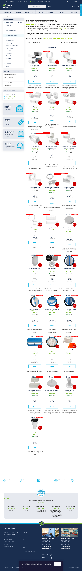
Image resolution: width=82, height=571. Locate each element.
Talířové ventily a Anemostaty (12, 45)
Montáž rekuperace (8, 77)
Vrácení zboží (12, 1)
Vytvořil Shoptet (71, 567)
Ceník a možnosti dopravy (9, 541)
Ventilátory (8, 25)
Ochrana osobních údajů (29, 551)
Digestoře (8, 66)
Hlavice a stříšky (9, 33)
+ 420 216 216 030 (10, 96)
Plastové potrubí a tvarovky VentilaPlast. (62, 38)
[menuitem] (8, 12)
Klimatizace (8, 63)
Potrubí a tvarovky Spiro (11, 30)
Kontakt (25, 532)
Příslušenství (9, 53)
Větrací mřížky (9, 43)
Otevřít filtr (52, 47)
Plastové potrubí (46, 38)
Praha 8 (37, 1)
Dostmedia (77, 567)
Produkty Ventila (9, 22)
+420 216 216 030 (46, 546)
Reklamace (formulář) (8, 546)
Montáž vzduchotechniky (9, 74)
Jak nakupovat (7, 536)
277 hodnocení (41, 502)
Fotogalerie (26, 547)
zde (50, 564)
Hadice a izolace (9, 38)
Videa (24, 544)
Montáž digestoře (8, 83)
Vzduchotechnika (9, 28)
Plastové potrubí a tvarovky (11, 35)
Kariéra (25, 536)
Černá (54, 275)
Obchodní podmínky (8, 539)
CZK (67, 1)
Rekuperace (8, 61)
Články (24, 540)
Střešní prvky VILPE (10, 40)
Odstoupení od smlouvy (9, 544)
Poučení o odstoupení (8, 549)
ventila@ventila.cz (10, 99)
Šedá (52, 275)
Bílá (50, 275)
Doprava (5, 1)
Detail (34, 82)
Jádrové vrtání (7, 85)
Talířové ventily (10, 48)
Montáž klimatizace (8, 80)
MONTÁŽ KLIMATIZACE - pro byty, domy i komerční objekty (11, 533)
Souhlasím (57, 564)
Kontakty (20, 1)
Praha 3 (41, 1)
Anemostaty (9, 50)
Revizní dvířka (9, 55)
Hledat (50, 6)
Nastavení (24, 568)
